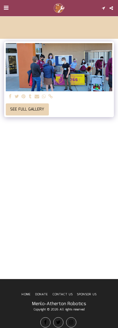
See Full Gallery (27, 109)
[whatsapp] (43, 97)
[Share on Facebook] (10, 97)
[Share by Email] (37, 97)
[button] (6, 8)
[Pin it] (23, 97)
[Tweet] (17, 97)
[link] (50, 97)
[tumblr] (30, 97)
